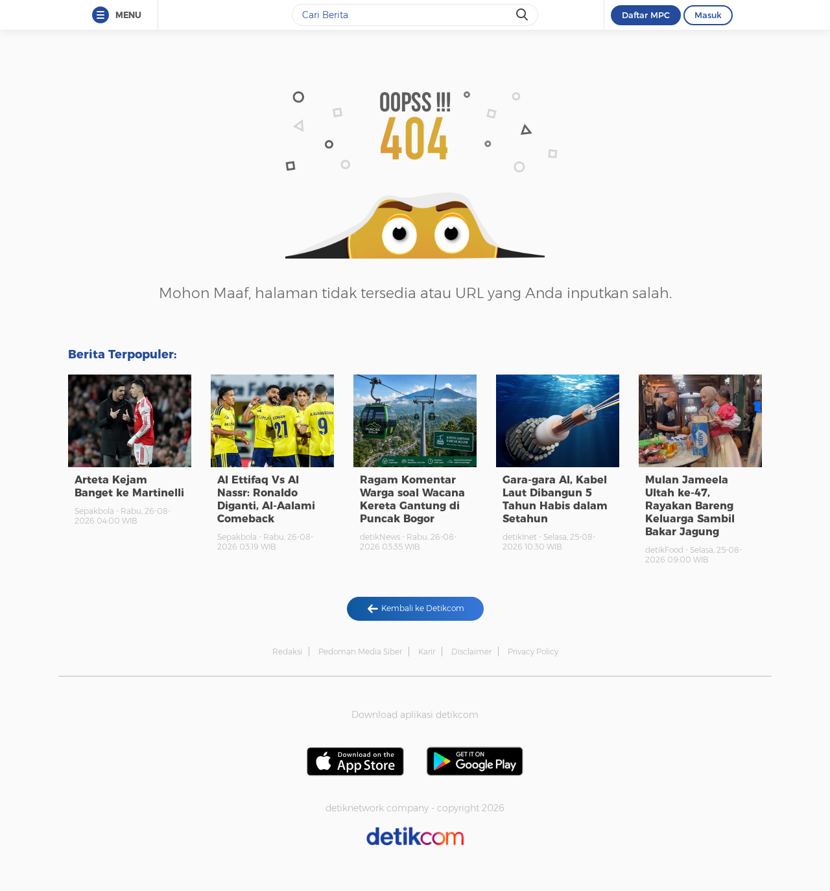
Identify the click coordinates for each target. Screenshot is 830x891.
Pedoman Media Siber (360, 651)
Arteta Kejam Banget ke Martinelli (129, 486)
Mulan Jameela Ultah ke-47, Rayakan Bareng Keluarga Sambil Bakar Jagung (690, 506)
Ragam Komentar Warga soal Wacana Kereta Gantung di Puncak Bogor (412, 499)
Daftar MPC (646, 15)
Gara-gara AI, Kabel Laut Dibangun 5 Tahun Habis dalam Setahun (555, 499)
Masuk (708, 15)
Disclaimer (471, 651)
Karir (426, 651)
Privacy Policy (533, 651)
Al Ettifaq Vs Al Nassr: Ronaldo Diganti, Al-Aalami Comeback (266, 499)
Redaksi (287, 651)
